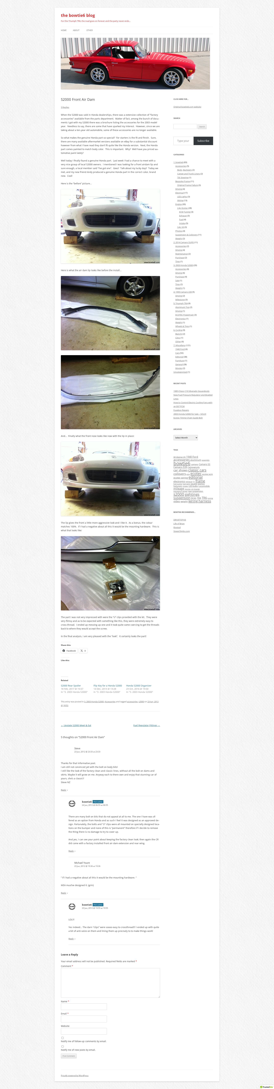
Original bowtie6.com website (187, 106)
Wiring (180, 200)
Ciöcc (177, 337)
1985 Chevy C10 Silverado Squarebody (191, 391)
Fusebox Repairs (181, 410)
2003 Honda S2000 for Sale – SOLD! (189, 414)
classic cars (197, 470)
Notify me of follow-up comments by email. (84, 1041)
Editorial (179, 356)
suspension (181, 498)
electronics (179, 481)
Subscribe (203, 141)
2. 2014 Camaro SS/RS (183, 242)
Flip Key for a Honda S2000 (108, 685)
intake (185, 486)
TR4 (199, 498)
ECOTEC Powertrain (184, 314)
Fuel (181, 219)
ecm (188, 474)
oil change (195, 489)
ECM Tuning (184, 211)
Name (65, 1001)
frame (200, 481)
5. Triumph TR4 (180, 303)
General (179, 364)
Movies (178, 368)
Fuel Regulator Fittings (146, 725)
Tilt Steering (182, 177)
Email (65, 1013)
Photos (178, 230)
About (76, 30)
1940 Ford (180, 349)
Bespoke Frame (182, 181)
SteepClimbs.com (181, 531)
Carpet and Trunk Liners (188, 173)
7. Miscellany (179, 345)
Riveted (177, 527)
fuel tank (186, 484)
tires (193, 498)
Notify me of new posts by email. (78, 1049)
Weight (178, 238)
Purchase (179, 257)
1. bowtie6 (178, 162)
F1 (194, 482)
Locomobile (204, 486)
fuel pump (177, 484)
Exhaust (183, 215)
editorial (196, 477)
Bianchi (178, 333)
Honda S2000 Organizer (138, 685)
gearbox (201, 484)
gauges (194, 483)
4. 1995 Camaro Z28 (182, 291)
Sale (177, 280)
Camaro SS (204, 464)
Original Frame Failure (187, 185)
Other (89, 30)
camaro (194, 464)
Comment (67, 966)
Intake (182, 223)
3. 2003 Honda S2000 (94, 701)
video (176, 501)
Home (64, 30)
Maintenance (181, 253)
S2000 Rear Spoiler (71, 685)
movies (188, 489)
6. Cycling (177, 330)
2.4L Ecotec (182, 208)
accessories (132, 701)
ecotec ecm (207, 474)
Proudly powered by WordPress (74, 1075)
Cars (177, 353)
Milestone (180, 299)
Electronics (180, 318)
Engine (178, 204)
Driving (178, 189)
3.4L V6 (180, 227)
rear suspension (195, 491)
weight (184, 501)
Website (65, 1026)
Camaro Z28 (180, 467)
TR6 (204, 498)
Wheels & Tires (182, 326)
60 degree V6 (179, 457)
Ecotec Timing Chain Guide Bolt (188, 417)
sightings (192, 494)
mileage (178, 489)
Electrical (179, 192)
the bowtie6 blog (78, 15)
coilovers (179, 474)
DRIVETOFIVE (179, 519)
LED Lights (182, 196)
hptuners (177, 486)
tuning (210, 498)
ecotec (196, 473)
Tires (177, 261)
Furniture (179, 360)
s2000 (141, 701)
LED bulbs (193, 486)
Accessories (110, 701)
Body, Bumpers (184, 169)
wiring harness (199, 501)
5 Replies (65, 107)
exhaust (189, 482)
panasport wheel (180, 491)
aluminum (195, 459)
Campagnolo (194, 467)
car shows (180, 470)
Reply (63, 790)
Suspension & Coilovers (186, 234)
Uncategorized (180, 372)
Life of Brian (179, 523)
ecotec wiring (180, 477)
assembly (205, 460)
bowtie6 (87, 801)
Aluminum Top (182, 307)
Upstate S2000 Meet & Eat (76, 725)
